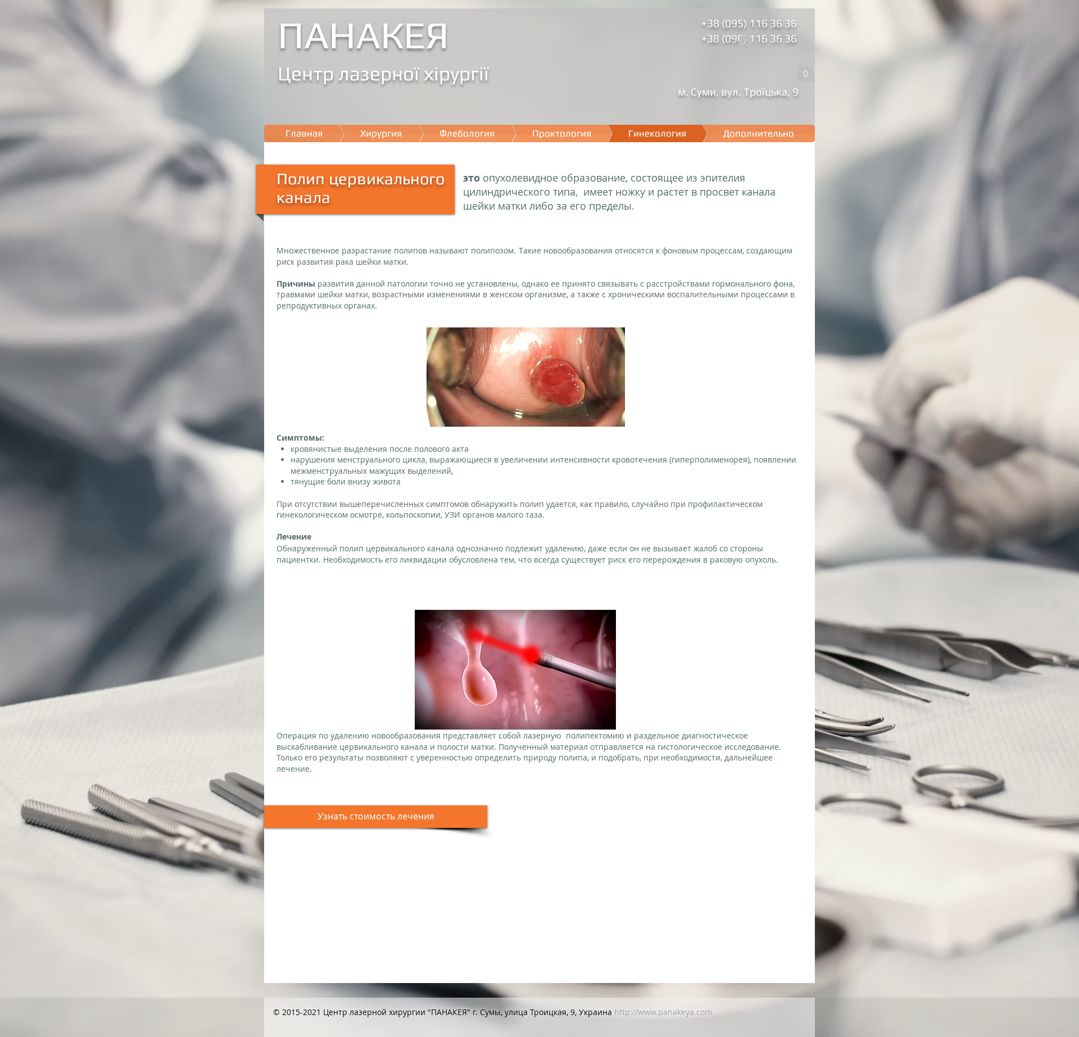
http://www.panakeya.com (663, 1012)
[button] (805, 69)
